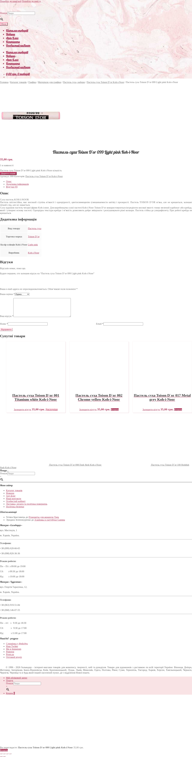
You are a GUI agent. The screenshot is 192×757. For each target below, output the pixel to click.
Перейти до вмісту (31, 1)
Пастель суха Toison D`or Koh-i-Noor (105, 82)
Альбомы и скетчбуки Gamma (49, 520)
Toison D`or (33, 236)
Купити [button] (115, 409)
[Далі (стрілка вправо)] (4, 756)
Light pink (33, 244)
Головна (4, 82)
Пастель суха (34, 228)
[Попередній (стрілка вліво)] (1, 756)
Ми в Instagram (13, 649)
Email (99, 324)
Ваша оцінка (7, 294)
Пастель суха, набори (74, 82)
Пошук (3, 13)
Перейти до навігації (10, 1)
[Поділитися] (7, 753)
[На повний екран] (4, 753)
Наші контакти (13, 498)
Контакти (13, 42)
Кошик (10, 693)
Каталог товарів (17, 30)
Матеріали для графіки (49, 82)
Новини (10, 34)
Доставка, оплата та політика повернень (26, 504)
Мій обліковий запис (16, 678)
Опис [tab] (9, 181)
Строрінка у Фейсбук (17, 643)
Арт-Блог (12, 38)
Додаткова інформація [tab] (17, 184)
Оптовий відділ (14, 657)
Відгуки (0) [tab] (12, 187)
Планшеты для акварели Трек (44, 517)
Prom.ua (10, 654)
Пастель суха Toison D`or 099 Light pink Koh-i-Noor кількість (31, 170)
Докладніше (51, 409)
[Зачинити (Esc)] (10, 753)
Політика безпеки (15, 506)
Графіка (32, 82)
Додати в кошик (8, 173)
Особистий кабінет (18, 45)
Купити (4, 750)
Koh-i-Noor (33, 252)
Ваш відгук (6, 316)
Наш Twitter (12, 646)
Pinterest (10, 651)
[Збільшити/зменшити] (1, 753)
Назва (4, 324)
